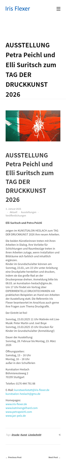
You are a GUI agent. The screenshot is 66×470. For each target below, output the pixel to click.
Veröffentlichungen (16, 215)
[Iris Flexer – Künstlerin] (18, 8)
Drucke (15, 434)
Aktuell (13, 212)
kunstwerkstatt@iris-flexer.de (31, 390)
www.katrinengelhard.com (22, 408)
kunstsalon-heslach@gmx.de (23, 394)
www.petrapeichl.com (19, 412)
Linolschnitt (34, 434)
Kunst (23, 434)
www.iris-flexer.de (16, 404)
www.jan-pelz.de (16, 415)
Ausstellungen (28, 212)
